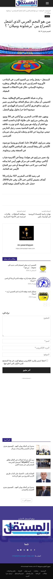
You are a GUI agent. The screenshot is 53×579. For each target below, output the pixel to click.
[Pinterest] (28, 36)
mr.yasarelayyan (25, 245)
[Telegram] (27, 550)
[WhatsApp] (23, 36)
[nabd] (18, 550)
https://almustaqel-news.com (25, 248)
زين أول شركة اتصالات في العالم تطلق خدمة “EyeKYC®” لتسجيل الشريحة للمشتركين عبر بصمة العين (20, 462)
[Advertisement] (26, 406)
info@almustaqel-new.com (23, 556)
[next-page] (45, 304)
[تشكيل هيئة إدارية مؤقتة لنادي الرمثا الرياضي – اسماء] (43, 282)
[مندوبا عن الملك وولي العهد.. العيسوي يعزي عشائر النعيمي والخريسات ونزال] (43, 450)
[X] (34, 36)
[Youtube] (20, 550)
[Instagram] (31, 550)
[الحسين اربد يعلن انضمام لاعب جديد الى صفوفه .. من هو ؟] (43, 269)
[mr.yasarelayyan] (26, 233)
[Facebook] (40, 36)
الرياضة (41, 11)
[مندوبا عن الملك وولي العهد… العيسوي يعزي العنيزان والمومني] (43, 491)
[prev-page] (48, 304)
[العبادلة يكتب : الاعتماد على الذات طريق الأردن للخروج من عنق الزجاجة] (43, 477)
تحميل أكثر (27, 500)
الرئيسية (48, 11)
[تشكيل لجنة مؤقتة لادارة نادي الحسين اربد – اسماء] (43, 295)
